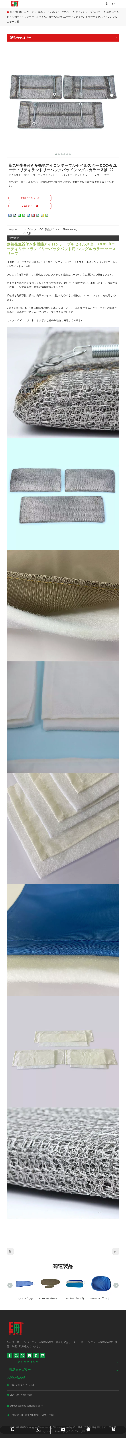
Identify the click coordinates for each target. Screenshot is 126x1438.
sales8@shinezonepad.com (26, 1405)
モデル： (14, 229)
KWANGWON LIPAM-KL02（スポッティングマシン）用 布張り (101, 1298)
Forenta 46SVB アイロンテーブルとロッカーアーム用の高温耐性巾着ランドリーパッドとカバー (25, 1298)
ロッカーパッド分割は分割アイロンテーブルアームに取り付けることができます (50, 1298)
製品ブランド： (53, 229)
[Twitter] (22, 1355)
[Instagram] (29, 1355)
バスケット (28, 206)
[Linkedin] (42, 1355)
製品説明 (14, 238)
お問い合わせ (28, 198)
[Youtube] (16, 1355)
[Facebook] (9, 1355)
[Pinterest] (36, 1355)
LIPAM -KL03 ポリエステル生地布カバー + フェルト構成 (76, 1298)
